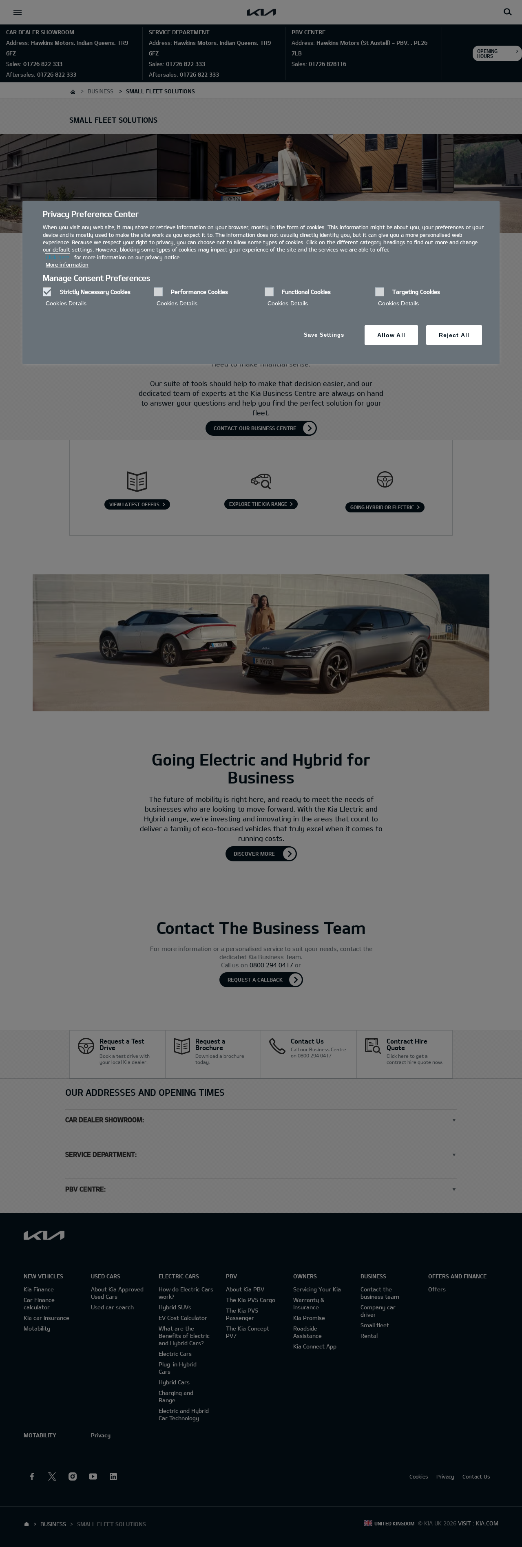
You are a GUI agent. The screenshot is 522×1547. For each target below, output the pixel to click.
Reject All (454, 335)
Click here (57, 257)
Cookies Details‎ (66, 303)
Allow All (391, 335)
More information (67, 264)
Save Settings (324, 335)
